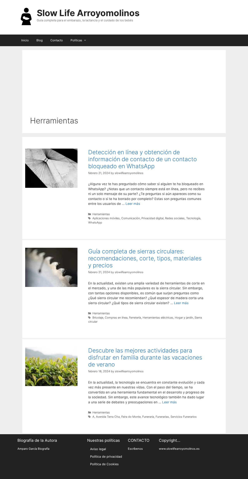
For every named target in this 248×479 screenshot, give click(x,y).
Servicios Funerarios (183, 416)
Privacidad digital (152, 218)
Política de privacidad (106, 456)
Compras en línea (116, 317)
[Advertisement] (124, 87)
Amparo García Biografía (33, 448)
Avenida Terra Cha (108, 416)
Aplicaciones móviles (106, 218)
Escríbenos (135, 448)
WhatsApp (95, 222)
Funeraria (148, 416)
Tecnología (193, 218)
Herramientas (101, 214)
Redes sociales (175, 218)
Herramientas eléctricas (158, 317)
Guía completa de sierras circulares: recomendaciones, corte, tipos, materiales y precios (145, 258)
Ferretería (135, 317)
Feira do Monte (131, 416)
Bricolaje (97, 317)
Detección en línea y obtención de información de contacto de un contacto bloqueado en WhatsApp (142, 159)
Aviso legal (98, 449)
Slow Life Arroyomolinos (88, 13)
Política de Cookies (104, 464)
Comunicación (130, 218)
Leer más (133, 204)
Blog (39, 40)
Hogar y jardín (184, 317)
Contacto (56, 40)
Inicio (25, 40)
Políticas (76, 40)
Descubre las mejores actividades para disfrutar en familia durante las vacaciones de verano (145, 357)
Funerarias (162, 416)
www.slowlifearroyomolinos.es (179, 448)
